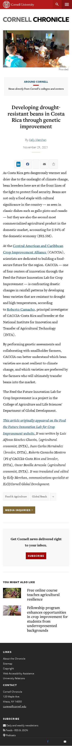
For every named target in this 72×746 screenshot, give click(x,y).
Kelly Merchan (37, 139)
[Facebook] (48, 742)
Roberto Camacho (21, 309)
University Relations (14, 678)
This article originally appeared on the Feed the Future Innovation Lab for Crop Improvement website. (34, 427)
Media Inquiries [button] (18, 510)
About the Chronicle (14, 659)
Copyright (8, 668)
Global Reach (39, 496)
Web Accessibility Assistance (18, 673)
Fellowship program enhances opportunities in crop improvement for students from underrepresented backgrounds (47, 619)
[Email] (65, 742)
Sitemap (7, 664)
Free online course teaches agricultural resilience (43, 594)
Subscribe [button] (36, 556)
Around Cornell (36, 82)
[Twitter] (56, 742)
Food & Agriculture (16, 496)
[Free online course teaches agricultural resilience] (12, 593)
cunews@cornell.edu (14, 706)
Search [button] (57, 4)
